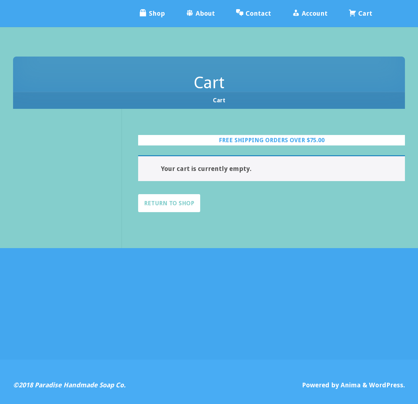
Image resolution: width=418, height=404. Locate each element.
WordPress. (387, 385)
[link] (392, 13)
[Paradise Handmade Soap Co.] (62, 13)
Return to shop (169, 203)
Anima (350, 385)
